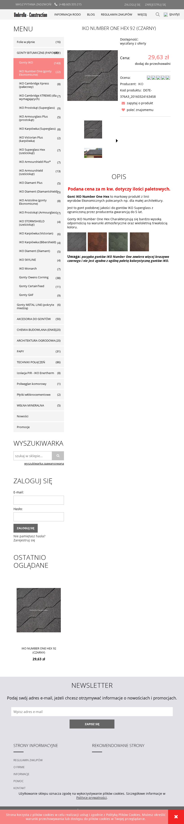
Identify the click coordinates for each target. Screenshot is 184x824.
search (158, 14)
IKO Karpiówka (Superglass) (37, 129)
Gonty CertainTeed (31, 286)
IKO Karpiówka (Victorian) (36, 233)
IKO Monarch (28, 268)
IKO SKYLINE (27, 260)
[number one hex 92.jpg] (93, 129)
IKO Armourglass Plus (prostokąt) (33, 118)
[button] (136, 103)
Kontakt (19, 788)
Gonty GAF (26, 295)
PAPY (20, 351)
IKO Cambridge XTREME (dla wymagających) (38, 97)
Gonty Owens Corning (33, 277)
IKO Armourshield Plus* (35, 162)
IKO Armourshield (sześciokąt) (31, 172)
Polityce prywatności (91, 797)
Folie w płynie (26, 42)
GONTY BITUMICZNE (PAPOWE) (38, 53)
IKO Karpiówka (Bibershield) (37, 242)
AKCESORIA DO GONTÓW (34, 319)
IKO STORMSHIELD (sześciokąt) (31, 223)
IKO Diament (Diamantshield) (38, 191)
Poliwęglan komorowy (31, 384)
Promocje (23, 427)
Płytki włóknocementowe (33, 395)
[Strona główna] (30, 14)
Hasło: (18, 509)
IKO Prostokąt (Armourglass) (38, 212)
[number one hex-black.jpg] (93, 153)
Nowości (22, 416)
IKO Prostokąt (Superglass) (37, 108)
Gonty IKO (26, 62)
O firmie (19, 767)
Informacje (21, 774)
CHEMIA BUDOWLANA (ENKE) (36, 330)
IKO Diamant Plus (30, 183)
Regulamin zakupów (28, 760)
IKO (140, 84)
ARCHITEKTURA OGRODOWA (36, 340)
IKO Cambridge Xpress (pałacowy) (34, 85)
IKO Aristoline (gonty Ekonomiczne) (33, 202)
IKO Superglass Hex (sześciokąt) (32, 151)
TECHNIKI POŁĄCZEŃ (31, 362)
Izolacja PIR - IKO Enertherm (35, 373)
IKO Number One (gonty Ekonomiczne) (35, 73)
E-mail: (18, 492)
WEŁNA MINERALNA (30, 405)
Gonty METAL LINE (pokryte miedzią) (35, 306)
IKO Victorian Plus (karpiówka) (31, 139)
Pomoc (18, 781)
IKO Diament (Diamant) (34, 251)
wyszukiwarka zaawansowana (44, 463)
